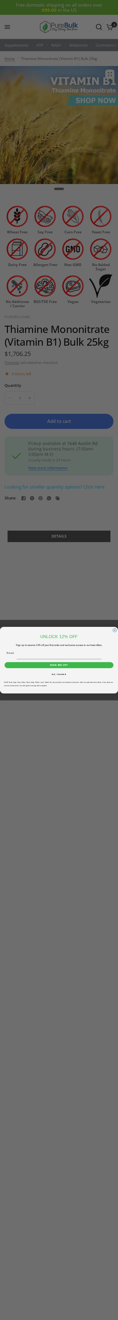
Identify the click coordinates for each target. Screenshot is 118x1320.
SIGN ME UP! (59, 665)
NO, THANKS (59, 674)
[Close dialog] (114, 630)
